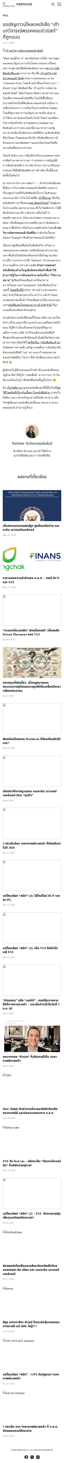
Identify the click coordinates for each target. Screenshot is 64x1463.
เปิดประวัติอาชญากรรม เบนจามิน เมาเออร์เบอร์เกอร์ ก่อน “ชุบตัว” (29, 793)
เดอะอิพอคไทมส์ (39, 203)
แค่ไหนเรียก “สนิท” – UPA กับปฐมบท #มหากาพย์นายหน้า (31, 1376)
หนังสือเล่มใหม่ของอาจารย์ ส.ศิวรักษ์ (30, 305)
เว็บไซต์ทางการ (16, 387)
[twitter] (32, 1457)
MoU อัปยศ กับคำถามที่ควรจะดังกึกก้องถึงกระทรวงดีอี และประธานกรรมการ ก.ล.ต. (30, 1111)
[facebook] (26, 1457)
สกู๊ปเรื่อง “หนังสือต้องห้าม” (45, 342)
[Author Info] (32, 437)
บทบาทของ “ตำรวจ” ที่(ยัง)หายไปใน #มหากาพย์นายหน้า (30, 1058)
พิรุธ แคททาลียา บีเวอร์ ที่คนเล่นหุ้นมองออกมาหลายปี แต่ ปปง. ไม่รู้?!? (31, 1324)
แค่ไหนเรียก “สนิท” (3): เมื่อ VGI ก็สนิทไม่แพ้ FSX (30, 950)
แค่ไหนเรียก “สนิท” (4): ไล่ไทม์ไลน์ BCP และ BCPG (31, 897)
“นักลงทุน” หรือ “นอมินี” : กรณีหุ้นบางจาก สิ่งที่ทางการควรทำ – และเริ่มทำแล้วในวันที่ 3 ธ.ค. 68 (31, 1004)
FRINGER (24, 4)
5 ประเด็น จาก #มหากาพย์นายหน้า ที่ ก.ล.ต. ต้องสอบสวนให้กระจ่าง (30, 1428)
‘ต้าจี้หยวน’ (45, 198)
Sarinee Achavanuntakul (32, 443)
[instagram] (38, 1457)
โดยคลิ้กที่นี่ (17, 290)
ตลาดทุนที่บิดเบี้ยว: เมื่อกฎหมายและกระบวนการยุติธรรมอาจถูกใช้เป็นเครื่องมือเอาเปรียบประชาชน (32, 686)
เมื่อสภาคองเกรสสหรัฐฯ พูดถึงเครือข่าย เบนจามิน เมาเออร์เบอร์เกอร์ (31, 528)
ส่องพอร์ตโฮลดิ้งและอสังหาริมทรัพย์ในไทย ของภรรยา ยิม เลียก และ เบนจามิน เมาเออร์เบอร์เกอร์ (31, 1270)
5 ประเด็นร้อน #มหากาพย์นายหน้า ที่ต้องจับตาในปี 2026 (32, 845)
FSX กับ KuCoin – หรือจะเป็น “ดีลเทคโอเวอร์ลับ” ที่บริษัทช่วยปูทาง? (32, 1163)
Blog (5, 15)
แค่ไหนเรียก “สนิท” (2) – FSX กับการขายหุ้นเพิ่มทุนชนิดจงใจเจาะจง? (32, 1215)
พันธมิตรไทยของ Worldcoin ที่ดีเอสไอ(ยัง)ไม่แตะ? (32, 741)
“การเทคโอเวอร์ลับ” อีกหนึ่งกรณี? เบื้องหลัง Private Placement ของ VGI (31, 632)
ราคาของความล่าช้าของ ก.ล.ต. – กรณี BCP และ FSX (31, 580)
